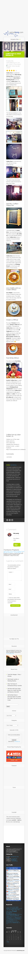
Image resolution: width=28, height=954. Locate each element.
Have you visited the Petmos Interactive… (13, 890)
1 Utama (7, 907)
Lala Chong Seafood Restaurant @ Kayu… (13, 874)
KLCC (13, 916)
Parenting (15, 919)
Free (21, 914)
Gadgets (7, 915)
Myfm (12, 919)
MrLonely (16, 533)
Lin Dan (13, 918)
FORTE (18, 914)
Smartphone (9, 922)
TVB (19, 922)
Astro (8, 908)
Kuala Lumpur (16, 916)
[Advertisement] (14, 17)
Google (7, 520)
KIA (11, 916)
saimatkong (13, 859)
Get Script (9, 900)
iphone (17, 915)
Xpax (7, 923)
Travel (14, 922)
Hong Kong (12, 915)
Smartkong (14, 858)
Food (14, 911)
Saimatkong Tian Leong (12, 857)
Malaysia (17, 918)
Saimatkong (10, 63)
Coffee (10, 911)
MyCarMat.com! (10, 653)
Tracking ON (17, 900)
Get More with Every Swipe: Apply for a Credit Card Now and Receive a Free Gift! (14, 690)
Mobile (9, 919)
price (16, 920)
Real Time (13, 900)
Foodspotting (11, 914)
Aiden (14, 907)
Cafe (7, 909)
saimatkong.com (20, 950)
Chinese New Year (15, 909)
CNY (7, 911)
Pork (14, 920)
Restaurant (13, 921)
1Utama (10, 907)
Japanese (8, 916)
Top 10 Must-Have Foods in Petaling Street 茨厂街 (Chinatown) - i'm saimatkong (14, 552)
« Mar (7, 942)
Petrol (9, 920)
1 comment (17, 64)
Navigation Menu (15, 39)
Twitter (12, 520)
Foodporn (9, 913)
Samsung (17, 921)
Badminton (15, 908)
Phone (12, 920)
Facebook (10, 520)
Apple (17, 907)
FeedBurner (17, 741)
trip (17, 922)
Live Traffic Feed (13, 868)
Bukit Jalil (20, 908)
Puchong (8, 921)
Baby (11, 908)
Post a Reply (16, 545)
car (9, 909)
